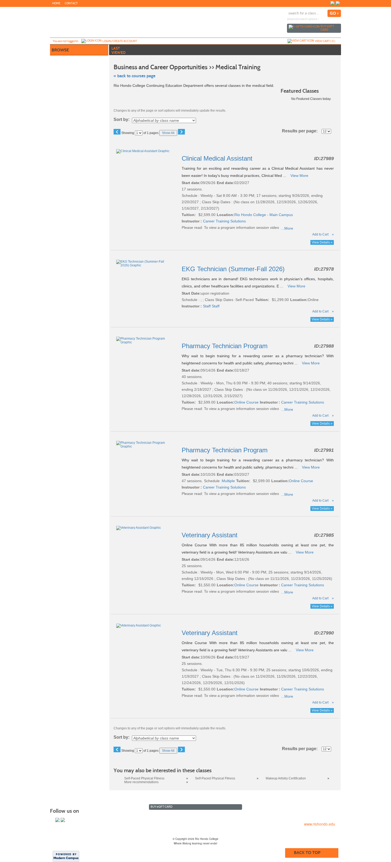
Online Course (246, 402)
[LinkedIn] (338, 3)
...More (287, 228)
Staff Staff (211, 306)
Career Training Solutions (224, 221)
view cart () (325, 41)
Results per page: (301, 131)
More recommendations (141, 782)
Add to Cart (320, 234)
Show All (168, 133)
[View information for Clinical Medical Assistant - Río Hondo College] (143, 151)
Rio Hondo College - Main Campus (263, 215)
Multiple (228, 481)
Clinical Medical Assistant (218, 158)
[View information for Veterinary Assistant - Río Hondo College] (139, 528)
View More (299, 175)
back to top (307, 852)
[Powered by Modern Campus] (66, 856)
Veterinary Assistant (210, 535)
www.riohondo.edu (319, 824)
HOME (56, 3)
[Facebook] (332, 3)
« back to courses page (134, 75)
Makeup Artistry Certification (286, 778)
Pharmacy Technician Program (225, 345)
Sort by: (122, 119)
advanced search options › (303, 19)
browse (60, 49)
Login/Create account (119, 41)
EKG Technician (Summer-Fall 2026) (234, 269)
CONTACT (71, 3)
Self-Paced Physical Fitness (144, 778)
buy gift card (327, 27)
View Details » (322, 242)
